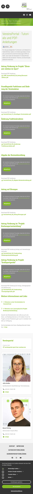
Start (10, 21)
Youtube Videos (12, 474)
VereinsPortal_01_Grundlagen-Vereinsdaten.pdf (17, 114)
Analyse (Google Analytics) (15, 471)
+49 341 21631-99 (10, 389)
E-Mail (7, 392)
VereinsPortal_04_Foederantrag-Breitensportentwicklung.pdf (12, 254)
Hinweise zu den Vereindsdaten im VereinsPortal (14, 303)
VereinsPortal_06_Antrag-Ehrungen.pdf (14, 214)
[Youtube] (30, 15)
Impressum (20, 446)
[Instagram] (27, 15)
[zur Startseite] (26, 6)
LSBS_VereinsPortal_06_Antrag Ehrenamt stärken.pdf (14, 76)
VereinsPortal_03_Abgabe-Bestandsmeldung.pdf (17, 180)
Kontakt (12, 446)
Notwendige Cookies (13, 468)
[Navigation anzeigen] (3, 6)
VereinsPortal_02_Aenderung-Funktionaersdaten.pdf (11, 145)
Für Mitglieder (17, 21)
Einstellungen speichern (16, 482)
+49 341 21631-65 (10, 434)
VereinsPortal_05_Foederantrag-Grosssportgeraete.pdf (12, 290)
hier (6, 327)
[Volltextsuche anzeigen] (8, 6)
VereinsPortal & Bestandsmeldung (10, 23)
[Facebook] (24, 15)
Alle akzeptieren (16, 486)
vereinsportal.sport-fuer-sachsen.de (15, 347)
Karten (9, 477)
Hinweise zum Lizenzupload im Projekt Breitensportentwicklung (15, 309)
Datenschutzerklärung (23, 98)
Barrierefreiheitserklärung (16, 454)
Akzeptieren (7, 103)
